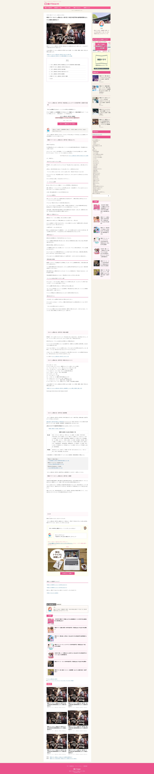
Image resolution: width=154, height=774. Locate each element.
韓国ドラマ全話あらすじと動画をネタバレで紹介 (77, 771)
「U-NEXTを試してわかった (60, 543)
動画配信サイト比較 (57, 7)
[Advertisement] (67, 91)
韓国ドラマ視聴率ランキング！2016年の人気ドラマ (57, 584)
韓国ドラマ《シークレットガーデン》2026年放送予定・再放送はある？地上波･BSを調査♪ (105, 241)
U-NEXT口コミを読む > (67, 573)
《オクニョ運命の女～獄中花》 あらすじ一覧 (60, 356)
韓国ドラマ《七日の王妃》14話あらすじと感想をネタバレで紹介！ (63, 758)
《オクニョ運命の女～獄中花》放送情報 (57, 73)
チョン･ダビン (63, 680)
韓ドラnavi (77, 769)
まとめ (51, 78)
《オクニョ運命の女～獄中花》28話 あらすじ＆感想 (78, 155)
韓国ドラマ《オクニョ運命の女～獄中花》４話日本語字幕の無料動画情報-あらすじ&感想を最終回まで (78, 704)
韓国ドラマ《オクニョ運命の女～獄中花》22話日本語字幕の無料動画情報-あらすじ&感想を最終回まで (56, 751)
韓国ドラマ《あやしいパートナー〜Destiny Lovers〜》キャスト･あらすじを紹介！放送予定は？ (104, 101)
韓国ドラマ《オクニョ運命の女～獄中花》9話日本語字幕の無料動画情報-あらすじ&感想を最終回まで (56, 704)
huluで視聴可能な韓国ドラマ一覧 (55, 467)
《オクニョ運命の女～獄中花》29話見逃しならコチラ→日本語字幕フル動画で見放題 (65, 64)
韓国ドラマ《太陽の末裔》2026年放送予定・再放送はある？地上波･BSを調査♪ (105, 220)
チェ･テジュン (57, 680)
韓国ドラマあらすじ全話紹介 (52, 592)
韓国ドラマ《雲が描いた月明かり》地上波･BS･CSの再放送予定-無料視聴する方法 (105, 231)
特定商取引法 (72, 766)
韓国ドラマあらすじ (77, 7)
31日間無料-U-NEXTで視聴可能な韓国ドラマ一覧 (59, 460)
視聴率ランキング (87, 7)
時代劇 (72, 680)
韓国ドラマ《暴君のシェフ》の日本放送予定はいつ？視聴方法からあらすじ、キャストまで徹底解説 (104, 122)
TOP (67, 766)
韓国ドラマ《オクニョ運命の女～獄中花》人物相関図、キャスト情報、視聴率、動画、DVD (64, 388)
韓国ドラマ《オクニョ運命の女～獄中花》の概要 (59, 76)
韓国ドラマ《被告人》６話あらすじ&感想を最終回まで (61, 757)
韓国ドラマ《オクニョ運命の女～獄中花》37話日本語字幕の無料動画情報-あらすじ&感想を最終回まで (78, 751)
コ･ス (49, 680)
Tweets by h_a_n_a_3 (97, 134)
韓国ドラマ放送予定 (48, 7)
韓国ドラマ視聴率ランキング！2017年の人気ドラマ (57, 587)
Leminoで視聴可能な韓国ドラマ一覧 (56, 464)
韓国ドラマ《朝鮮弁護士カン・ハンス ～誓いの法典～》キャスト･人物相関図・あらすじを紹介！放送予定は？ (104, 89)
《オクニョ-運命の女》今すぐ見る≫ (67, 123)
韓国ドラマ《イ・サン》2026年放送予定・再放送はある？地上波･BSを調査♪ (70, 661)
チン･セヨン (68, 680)
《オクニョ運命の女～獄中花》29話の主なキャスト (59, 71)
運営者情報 (85, 766)
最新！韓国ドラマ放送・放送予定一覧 (57, 428)
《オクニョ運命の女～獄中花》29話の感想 (57, 69)
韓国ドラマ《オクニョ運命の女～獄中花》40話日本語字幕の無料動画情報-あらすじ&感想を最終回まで (56, 728)
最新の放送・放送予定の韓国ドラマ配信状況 (55, 421)
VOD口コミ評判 (67, 7)
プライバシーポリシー (78, 766)
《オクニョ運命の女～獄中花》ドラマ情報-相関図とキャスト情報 (59, 56)
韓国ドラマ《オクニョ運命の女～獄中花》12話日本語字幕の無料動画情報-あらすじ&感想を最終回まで (78, 728)
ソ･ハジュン (52, 680)
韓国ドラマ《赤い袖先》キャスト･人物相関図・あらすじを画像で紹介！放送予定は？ (105, 273)
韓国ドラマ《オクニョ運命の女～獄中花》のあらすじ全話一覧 (59, 54)
